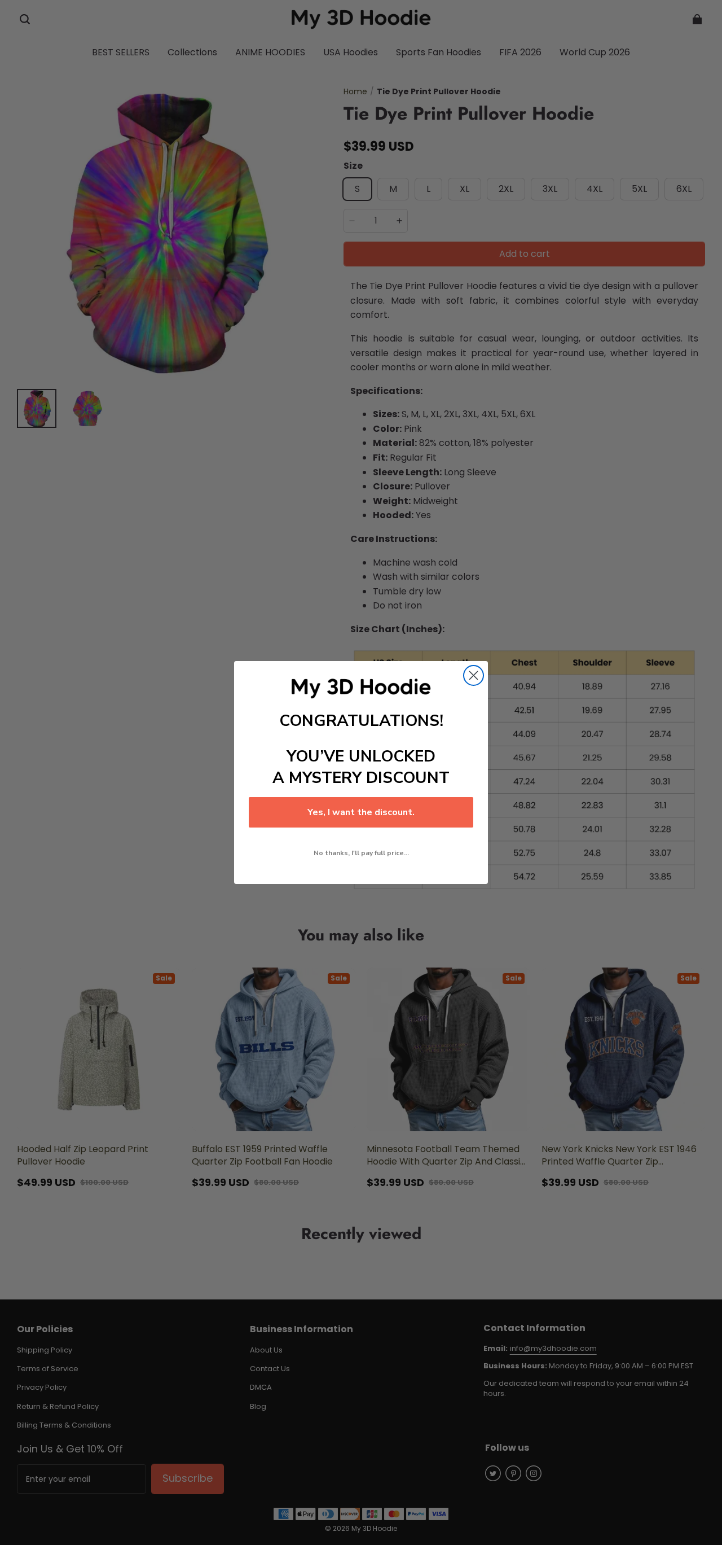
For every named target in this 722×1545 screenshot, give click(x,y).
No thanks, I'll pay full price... (361, 852)
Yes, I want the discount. (361, 812)
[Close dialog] (473, 675)
